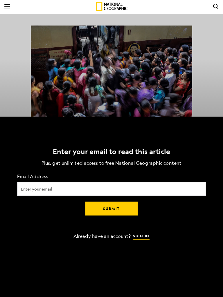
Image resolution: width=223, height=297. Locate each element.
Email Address (32, 176)
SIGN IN (141, 235)
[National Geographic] (111, 6)
